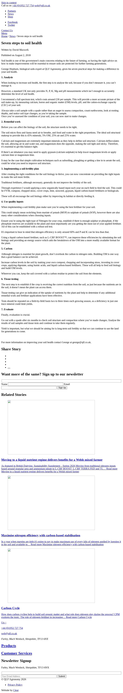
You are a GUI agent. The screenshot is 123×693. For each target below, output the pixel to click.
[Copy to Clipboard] (9, 368)
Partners (12, 11)
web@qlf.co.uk (42, 5)
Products (8, 646)
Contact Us (7, 30)
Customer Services (16, 653)
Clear (16, 690)
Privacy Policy (15, 684)
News (11, 13)
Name (4, 384)
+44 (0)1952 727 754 (23, 5)
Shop (10, 16)
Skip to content (8, 2)
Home (4, 36)
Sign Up (62, 387)
